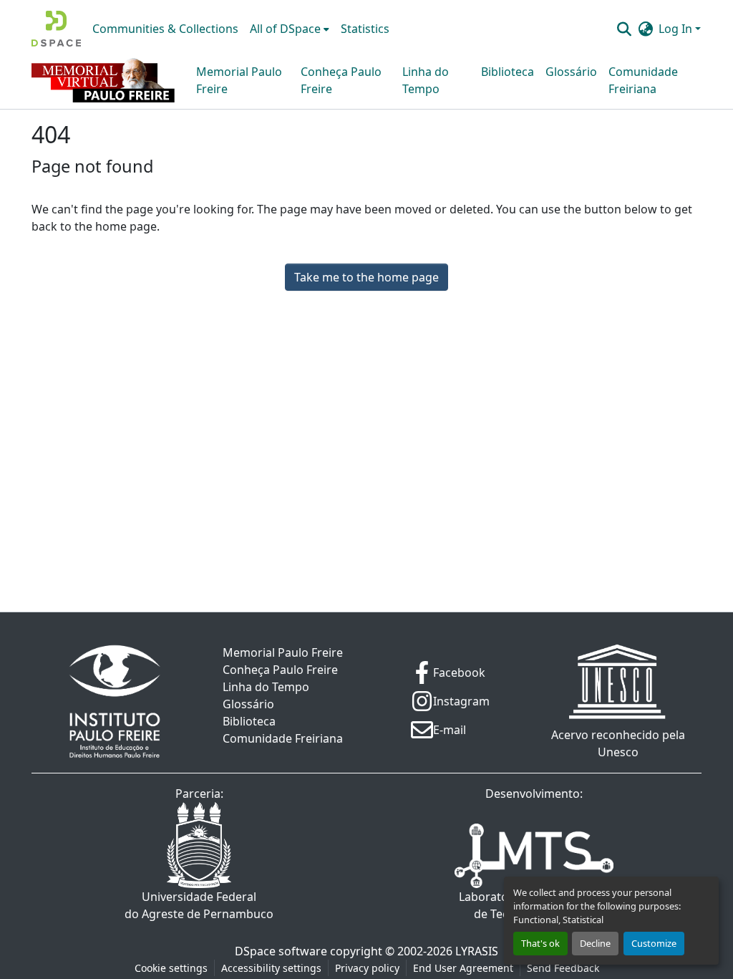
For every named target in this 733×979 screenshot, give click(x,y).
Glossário (571, 71)
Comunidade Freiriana (643, 80)
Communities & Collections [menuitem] (165, 29)
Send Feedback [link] (563, 968)
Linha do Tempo (425, 80)
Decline (595, 943)
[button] (56, 29)
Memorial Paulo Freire (239, 80)
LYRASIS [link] (476, 951)
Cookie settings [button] (171, 968)
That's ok (540, 943)
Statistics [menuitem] (365, 29)
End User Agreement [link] (463, 968)
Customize (653, 943)
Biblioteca (507, 71)
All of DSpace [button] (285, 29)
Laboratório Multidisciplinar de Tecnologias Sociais (534, 905)
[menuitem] (289, 28)
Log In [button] (677, 29)
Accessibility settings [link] (271, 968)
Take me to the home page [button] (366, 277)
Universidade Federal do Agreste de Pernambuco (199, 905)
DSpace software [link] (281, 951)
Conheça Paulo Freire (341, 80)
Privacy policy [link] (367, 968)
